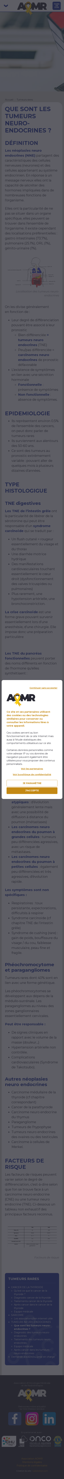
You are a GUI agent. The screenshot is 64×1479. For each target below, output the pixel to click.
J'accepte (32, 790)
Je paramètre (32, 783)
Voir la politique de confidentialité (32, 774)
